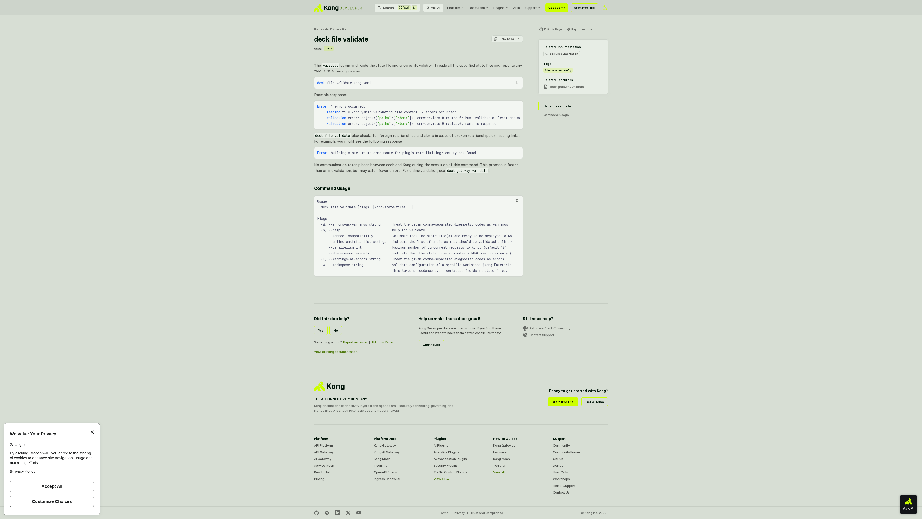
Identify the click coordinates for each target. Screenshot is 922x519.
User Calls (560, 472)
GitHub (558, 459)
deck (329, 48)
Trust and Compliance (486, 513)
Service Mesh (324, 465)
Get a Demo (556, 7)
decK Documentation (564, 53)
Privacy (459, 513)
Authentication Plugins (451, 459)
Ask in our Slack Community (549, 328)
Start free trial (563, 402)
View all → (441, 479)
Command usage (332, 188)
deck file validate (557, 106)
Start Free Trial (584, 7)
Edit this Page (382, 342)
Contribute (431, 345)
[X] (348, 512)
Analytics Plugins (446, 452)
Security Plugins (446, 465)
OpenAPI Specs (385, 472)
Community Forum (566, 452)
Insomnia (380, 465)
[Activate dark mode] (605, 8)
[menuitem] (455, 7)
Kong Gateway (385, 445)
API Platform (323, 445)
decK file (340, 29)
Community (561, 445)
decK (328, 29)
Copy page (506, 39)
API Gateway (324, 452)
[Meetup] (327, 512)
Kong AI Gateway (387, 452)
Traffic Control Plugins (450, 472)
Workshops (561, 479)
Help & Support (564, 485)
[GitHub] (316, 512)
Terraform (500, 465)
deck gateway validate (567, 86)
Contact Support (541, 335)
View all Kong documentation (336, 352)
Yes (320, 330)
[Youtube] (358, 512)
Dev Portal (322, 472)
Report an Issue (355, 342)
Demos (558, 465)
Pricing (319, 479)
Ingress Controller (387, 479)
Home (318, 29)
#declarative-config (558, 70)
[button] (517, 82)
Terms (443, 513)
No (336, 330)
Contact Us (561, 492)
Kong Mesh (382, 459)
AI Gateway (322, 459)
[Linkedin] (337, 512)
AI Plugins (441, 445)
